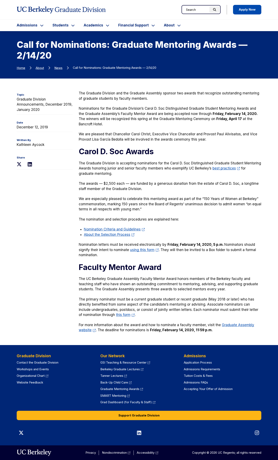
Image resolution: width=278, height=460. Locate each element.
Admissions (27, 25)
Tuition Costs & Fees (198, 376)
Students (61, 25)
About (169, 25)
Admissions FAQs (196, 382)
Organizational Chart (32, 376)
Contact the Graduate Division (37, 362)
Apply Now (247, 9)
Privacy (90, 453)
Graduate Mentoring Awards (121, 389)
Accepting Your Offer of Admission (208, 389)
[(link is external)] (34, 452)
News (58, 68)
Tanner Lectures (113, 376)
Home (21, 68)
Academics (93, 25)
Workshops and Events (33, 369)
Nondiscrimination (116, 453)
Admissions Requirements (202, 369)
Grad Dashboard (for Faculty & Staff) (128, 402)
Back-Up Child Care (116, 382)
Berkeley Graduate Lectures (122, 369)
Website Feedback (30, 382)
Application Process (198, 362)
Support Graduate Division (139, 415)
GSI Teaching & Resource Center (125, 362)
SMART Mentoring (115, 396)
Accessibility (147, 453)
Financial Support (133, 25)
